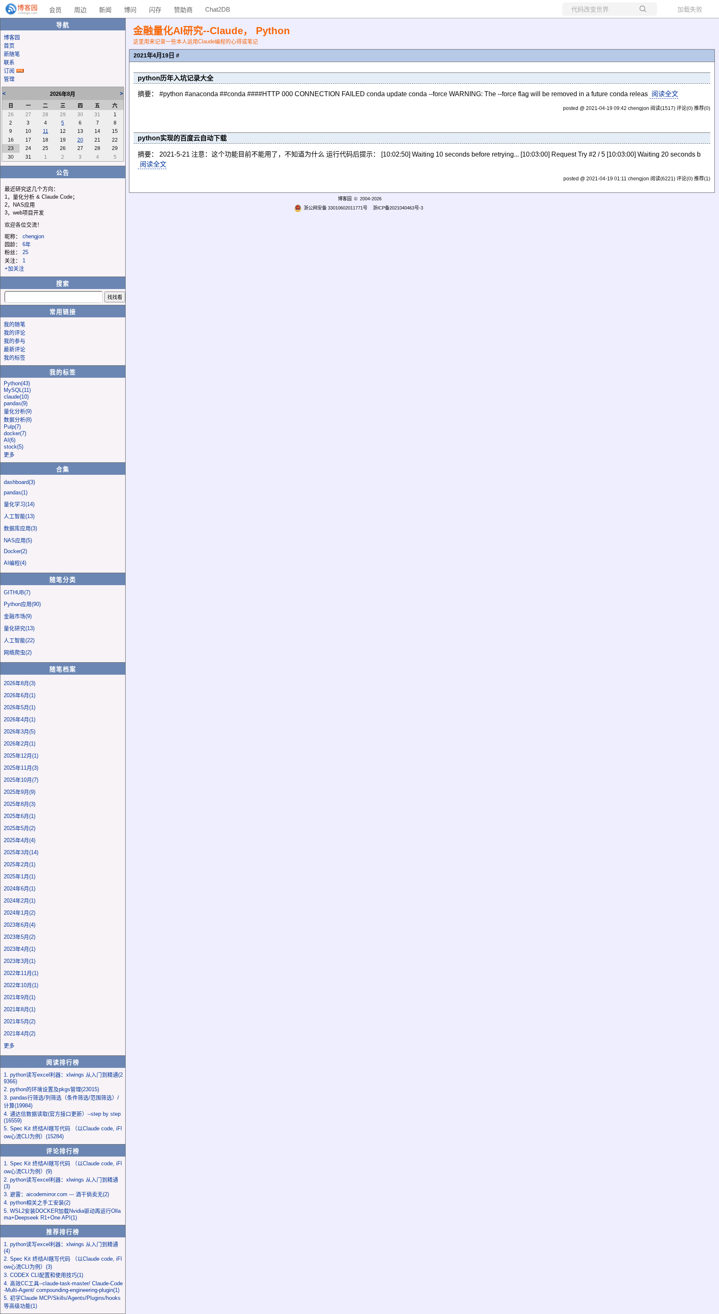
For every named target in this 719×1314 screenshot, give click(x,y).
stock (13, 447)
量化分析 (18, 411)
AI (9, 440)
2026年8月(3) (19, 683)
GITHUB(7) (17, 592)
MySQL (17, 390)
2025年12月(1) (21, 756)
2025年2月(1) (19, 864)
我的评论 (14, 332)
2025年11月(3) (21, 768)
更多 (9, 454)
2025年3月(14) (21, 852)
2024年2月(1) (19, 901)
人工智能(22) (19, 640)
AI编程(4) (15, 563)
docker (15, 433)
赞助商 (183, 9)
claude (16, 397)
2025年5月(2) (19, 828)
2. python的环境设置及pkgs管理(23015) (51, 1089)
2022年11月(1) (21, 973)
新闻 (105, 9)
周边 (80, 9)
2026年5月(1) (19, 707)
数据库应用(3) (20, 528)
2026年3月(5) (19, 731)
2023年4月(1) (19, 949)
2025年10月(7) (21, 780)
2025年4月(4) (19, 840)
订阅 (9, 70)
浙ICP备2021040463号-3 (398, 207)
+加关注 (14, 268)
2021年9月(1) (19, 997)
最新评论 (14, 349)
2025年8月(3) (19, 804)
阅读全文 (665, 93)
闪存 (155, 9)
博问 (130, 9)
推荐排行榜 (62, 1232)
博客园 (12, 37)
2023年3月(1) (19, 961)
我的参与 (14, 341)
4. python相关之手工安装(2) (37, 1202)
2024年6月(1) (19, 888)
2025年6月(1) (19, 816)
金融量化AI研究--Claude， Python (211, 30)
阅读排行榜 (62, 1062)
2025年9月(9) (19, 792)
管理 (9, 79)
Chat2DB (217, 9)
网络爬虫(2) (18, 652)
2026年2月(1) (19, 744)
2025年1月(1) (19, 876)
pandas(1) (15, 492)
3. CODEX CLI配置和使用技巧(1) (43, 1275)
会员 (55, 9)
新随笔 (12, 54)
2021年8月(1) (19, 1009)
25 (25, 252)
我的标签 (14, 357)
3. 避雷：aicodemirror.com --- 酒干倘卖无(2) (56, 1194)
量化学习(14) (19, 504)
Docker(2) (15, 551)
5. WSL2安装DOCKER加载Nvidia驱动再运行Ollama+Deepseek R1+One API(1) (62, 1214)
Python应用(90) (22, 604)
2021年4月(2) (19, 1033)
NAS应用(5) (18, 540)
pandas (15, 403)
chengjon (33, 236)
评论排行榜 (62, 1151)
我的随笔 (14, 324)
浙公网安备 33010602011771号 (335, 207)
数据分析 (18, 419)
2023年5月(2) (19, 937)
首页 (9, 45)
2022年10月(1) (21, 985)
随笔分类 (63, 579)
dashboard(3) (19, 482)
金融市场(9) (18, 616)
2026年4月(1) (19, 719)
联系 (9, 62)
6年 (26, 244)
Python (17, 383)
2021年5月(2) (19, 1021)
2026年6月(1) (19, 695)
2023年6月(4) (19, 925)
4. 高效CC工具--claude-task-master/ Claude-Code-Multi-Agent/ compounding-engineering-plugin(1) (63, 1286)
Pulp (12, 427)
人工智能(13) (19, 516)
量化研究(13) (19, 628)
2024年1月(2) (19, 913)
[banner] (18, 9)
